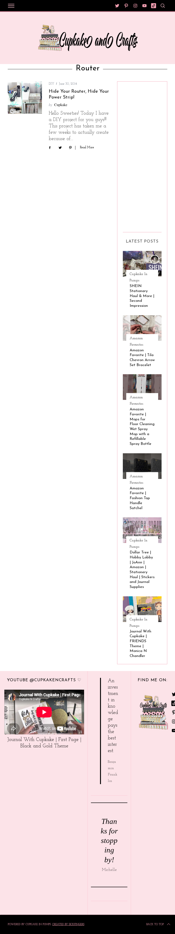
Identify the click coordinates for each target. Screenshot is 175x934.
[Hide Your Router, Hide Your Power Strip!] (25, 97)
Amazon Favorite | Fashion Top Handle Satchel (140, 498)
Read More (87, 147)
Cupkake (60, 104)
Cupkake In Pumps (138, 277)
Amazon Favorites (136, 342)
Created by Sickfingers (68, 924)
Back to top (155, 924)
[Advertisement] (141, 155)
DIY (51, 84)
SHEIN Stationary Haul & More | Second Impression (142, 296)
